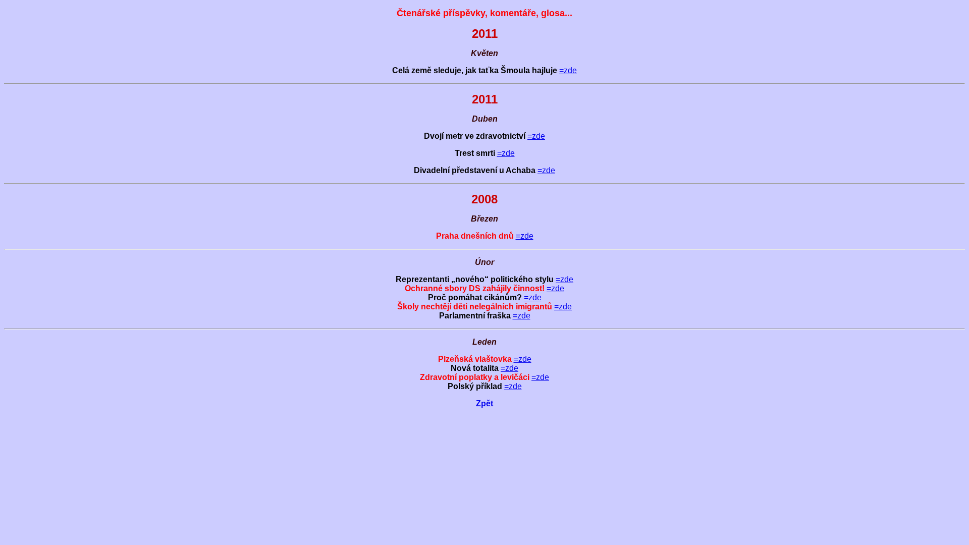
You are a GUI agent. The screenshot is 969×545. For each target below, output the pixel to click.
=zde (568, 70)
